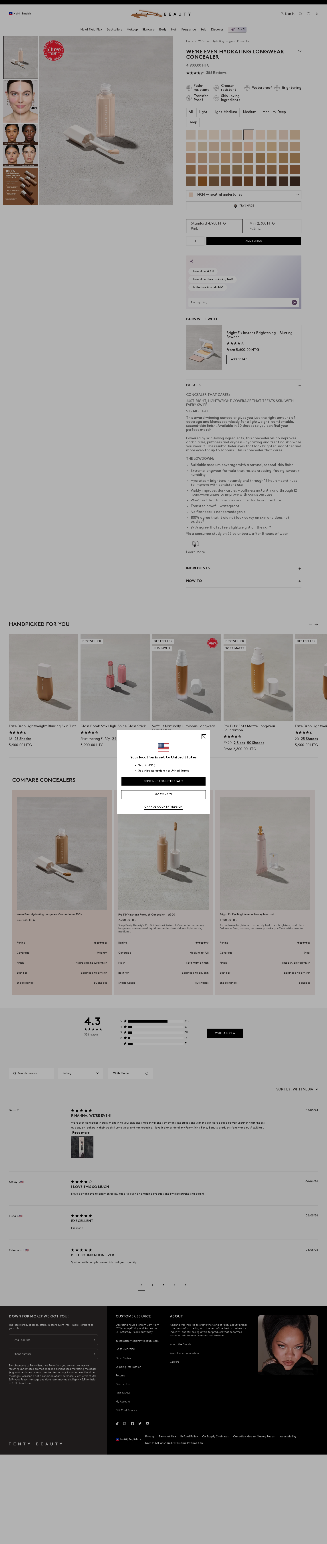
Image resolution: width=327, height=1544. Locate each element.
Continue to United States (164, 781)
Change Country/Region (163, 807)
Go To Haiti (163, 794)
